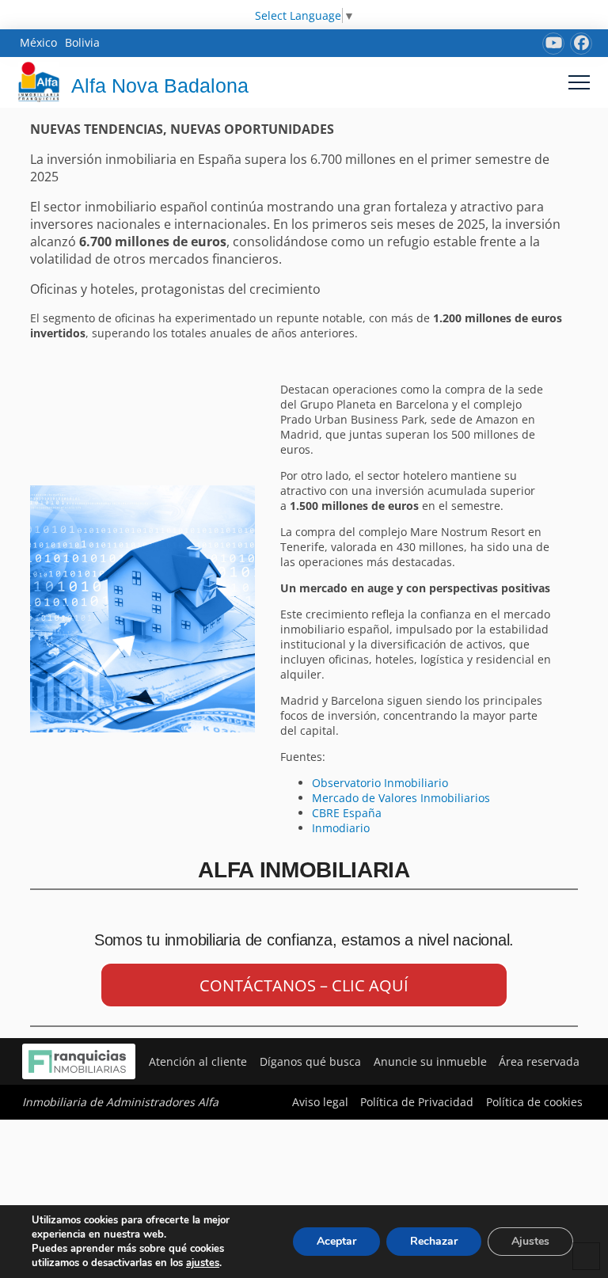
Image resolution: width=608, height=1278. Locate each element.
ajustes (202, 1263)
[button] (579, 82)
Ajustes (530, 1241)
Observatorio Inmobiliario (380, 782)
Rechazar (434, 1241)
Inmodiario (342, 827)
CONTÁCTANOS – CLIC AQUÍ (304, 985)
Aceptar (336, 1241)
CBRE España (347, 812)
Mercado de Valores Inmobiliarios (401, 797)
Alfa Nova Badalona (160, 85)
